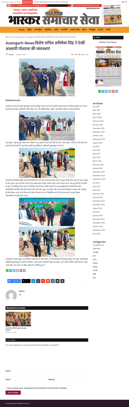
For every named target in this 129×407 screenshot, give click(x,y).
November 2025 (99, 132)
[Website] (20, 295)
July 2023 (96, 212)
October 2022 (98, 226)
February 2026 (98, 121)
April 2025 (96, 157)
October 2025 (98, 135)
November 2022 (99, 223)
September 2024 (99, 179)
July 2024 (96, 183)
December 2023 (99, 201)
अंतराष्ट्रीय (38, 30)
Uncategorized (18, 37)
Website (51, 379)
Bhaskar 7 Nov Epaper (108, 42)
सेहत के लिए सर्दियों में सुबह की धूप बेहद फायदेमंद (16, 329)
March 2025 (97, 161)
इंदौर (56, 30)
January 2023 (98, 215)
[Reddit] (48, 281)
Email (8, 379)
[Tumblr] (38, 281)
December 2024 (99, 172)
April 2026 (96, 114)
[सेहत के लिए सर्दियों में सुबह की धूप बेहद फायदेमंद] (18, 319)
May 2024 (96, 190)
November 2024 (99, 175)
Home (21, 30)
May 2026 (96, 110)
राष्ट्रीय (29, 30)
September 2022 (99, 230)
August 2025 (97, 143)
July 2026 (96, 106)
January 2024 (98, 197)
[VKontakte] (53, 281)
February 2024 (98, 194)
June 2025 (96, 150)
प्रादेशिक (48, 30)
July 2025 (96, 146)
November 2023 (99, 205)
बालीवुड (92, 30)
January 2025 (98, 168)
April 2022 (96, 234)
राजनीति (64, 30)
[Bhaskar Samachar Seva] (64, 15)
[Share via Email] (58, 281)
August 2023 (97, 208)
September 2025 (99, 139)
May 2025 (96, 154)
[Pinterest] (43, 281)
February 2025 (98, 165)
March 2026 (97, 117)
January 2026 (98, 125)
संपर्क (108, 30)
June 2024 (96, 186)
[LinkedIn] (33, 281)
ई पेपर (100, 30)
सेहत (84, 30)
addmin (11, 54)
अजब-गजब (74, 30)
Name (8, 371)
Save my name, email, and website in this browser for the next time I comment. (37, 388)
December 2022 (99, 219)
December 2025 (99, 128)
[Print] (62, 281)
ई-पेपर (95, 259)
